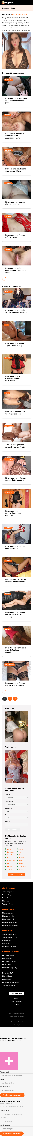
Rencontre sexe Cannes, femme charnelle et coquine (15, 615)
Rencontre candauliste (9, 961)
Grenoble (10, 855)
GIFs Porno (6, 943)
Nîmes (20, 864)
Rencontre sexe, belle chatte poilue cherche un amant (15, 270)
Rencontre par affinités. (20, 14)
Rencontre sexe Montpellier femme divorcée (13, 513)
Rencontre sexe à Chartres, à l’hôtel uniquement (12, 378)
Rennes (9, 866)
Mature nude (6, 940)
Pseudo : (3, 1079)
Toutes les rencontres (9, 985)
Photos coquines (7, 913)
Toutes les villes (16, 874)
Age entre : (9, 808)
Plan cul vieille (7, 958)
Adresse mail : (5, 1072)
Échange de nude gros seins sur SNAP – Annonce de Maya (14, 136)
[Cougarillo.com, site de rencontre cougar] (7, 2)
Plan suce (5, 901)
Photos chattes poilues (9, 922)
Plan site (16, 998)
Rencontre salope (8, 955)
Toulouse (21, 869)
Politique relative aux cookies (16, 1016)
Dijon (20, 852)
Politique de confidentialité (16, 1022)
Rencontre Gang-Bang (9, 967)
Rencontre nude (7, 898)
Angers (20, 849)
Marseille (21, 858)
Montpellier (11, 861)
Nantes (20, 861)
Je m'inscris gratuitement (11, 1095)
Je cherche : (9, 801)
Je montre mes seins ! (9, 934)
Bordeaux (10, 852)
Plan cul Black (7, 976)
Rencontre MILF (7, 973)
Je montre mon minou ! (9, 937)
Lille (19, 855)
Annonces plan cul (8, 892)
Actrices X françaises (9, 946)
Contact (16, 1004)
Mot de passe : (5, 1086)
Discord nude (6, 964)
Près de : (8, 821)
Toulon (9, 869)
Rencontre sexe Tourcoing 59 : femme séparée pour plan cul (16, 100)
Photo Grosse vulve (8, 919)
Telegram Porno (7, 904)
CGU (16, 1008)
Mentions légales (16, 1024)
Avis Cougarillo (16, 1002)
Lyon (8, 858)
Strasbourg (22, 866)
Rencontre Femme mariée (10, 982)
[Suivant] (15, 699)
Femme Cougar (7, 895)
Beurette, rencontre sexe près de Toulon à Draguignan (15, 650)
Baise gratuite (6, 979)
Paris (9, 849)
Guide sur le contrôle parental (16, 1013)
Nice (8, 864)
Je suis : (8, 794)
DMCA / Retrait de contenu (16, 1019)
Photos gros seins (8, 916)
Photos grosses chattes (10, 925)
